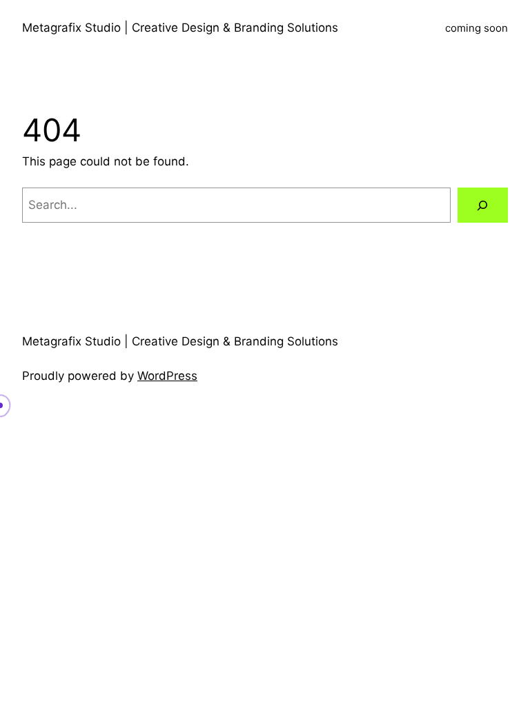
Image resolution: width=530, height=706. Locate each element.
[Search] (483, 205)
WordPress (167, 376)
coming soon (476, 27)
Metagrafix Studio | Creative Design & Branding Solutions (180, 27)
